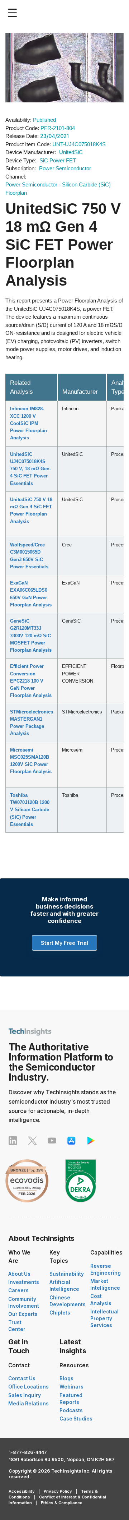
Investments (23, 1282)
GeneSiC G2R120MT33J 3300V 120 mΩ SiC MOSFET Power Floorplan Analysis (31, 635)
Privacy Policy (58, 1491)
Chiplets (59, 1313)
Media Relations (28, 1403)
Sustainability (66, 1274)
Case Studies (75, 1419)
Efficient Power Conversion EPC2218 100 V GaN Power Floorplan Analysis (31, 681)
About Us (19, 1274)
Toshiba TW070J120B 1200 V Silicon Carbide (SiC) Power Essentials (29, 810)
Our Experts (23, 1314)
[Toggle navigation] (14, 12)
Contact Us (21, 1378)
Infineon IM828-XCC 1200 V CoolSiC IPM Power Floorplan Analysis (28, 423)
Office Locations (28, 1387)
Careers (18, 1290)
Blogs (66, 1378)
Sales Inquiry (24, 1395)
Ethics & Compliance (61, 1502)
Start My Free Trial (64, 943)
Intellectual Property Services (104, 1318)
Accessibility (22, 1491)
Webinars (71, 1387)
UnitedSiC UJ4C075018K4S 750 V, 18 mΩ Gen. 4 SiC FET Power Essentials (30, 469)
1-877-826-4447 (28, 1452)
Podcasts (71, 1410)
